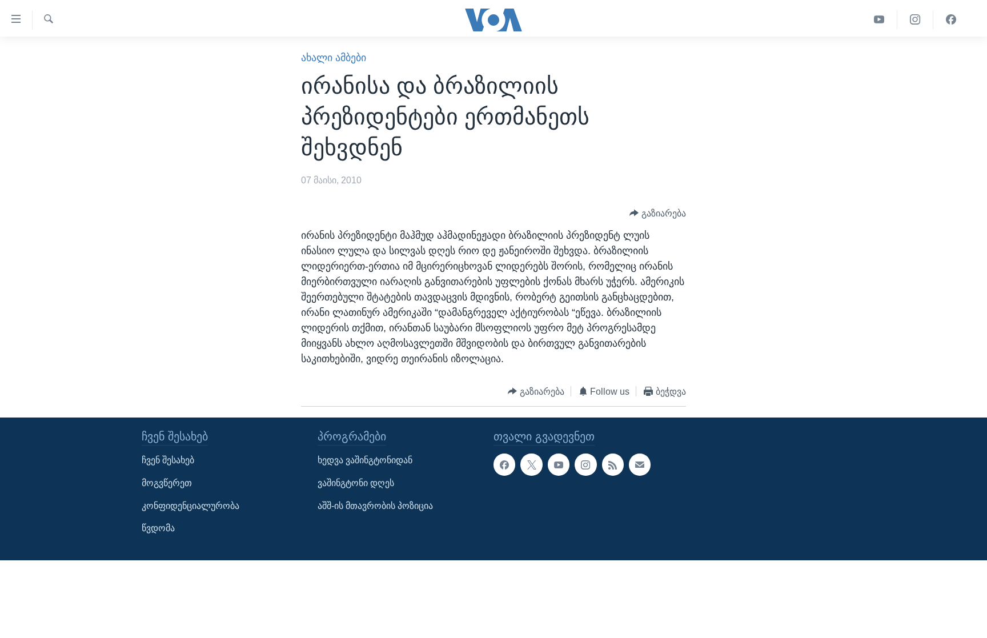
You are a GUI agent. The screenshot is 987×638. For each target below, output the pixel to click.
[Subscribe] (640, 465)
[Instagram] (915, 19)
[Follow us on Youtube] (558, 465)
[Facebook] (951, 19)
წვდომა (158, 528)
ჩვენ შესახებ (168, 461)
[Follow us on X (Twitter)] (531, 465)
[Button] (657, 213)
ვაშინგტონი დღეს (356, 483)
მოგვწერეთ (167, 483)
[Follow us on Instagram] (585, 465)
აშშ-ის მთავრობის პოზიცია (375, 506)
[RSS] (613, 465)
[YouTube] (879, 19)
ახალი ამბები (333, 57)
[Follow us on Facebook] (504, 465)
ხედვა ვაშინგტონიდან (365, 461)
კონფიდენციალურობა (190, 506)
